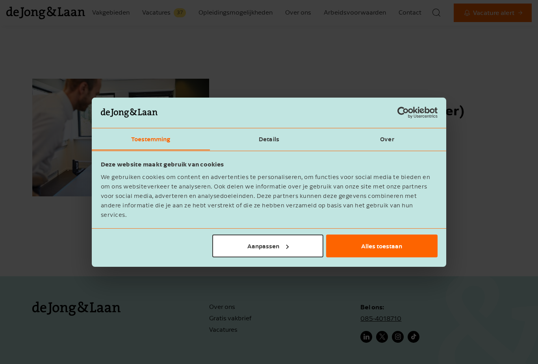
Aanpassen (263, 246)
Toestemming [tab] (150, 138)
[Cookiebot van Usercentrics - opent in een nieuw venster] (403, 112)
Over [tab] (387, 138)
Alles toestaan (381, 246)
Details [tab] (269, 138)
